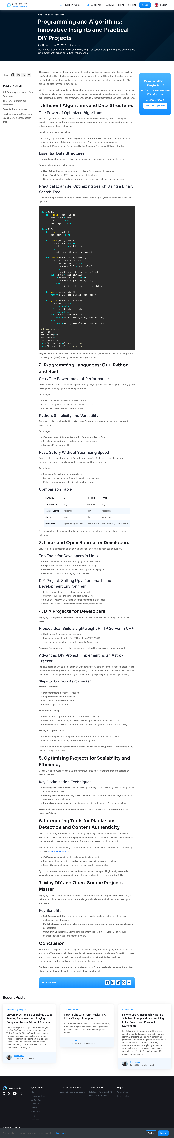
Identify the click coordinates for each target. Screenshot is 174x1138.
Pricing (121, 5)
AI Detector (96, 5)
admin (74, 1040)
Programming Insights (54, 14)
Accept (163, 1133)
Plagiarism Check (38, 1096)
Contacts (132, 5)
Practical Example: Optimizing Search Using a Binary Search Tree (17, 118)
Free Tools (35, 1119)
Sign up (145, 5)
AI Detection (127, 1009)
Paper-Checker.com (57, 851)
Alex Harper (43, 45)
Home (33, 1092)
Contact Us (36, 1112)
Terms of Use (122, 1092)
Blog (40, 14)
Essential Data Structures (15, 109)
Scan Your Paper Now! (155, 106)
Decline (151, 1133)
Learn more (61, 1133)
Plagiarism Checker (72, 5)
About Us (110, 5)
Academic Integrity (72, 1009)
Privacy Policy (123, 1096)
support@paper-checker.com (72, 1092)
